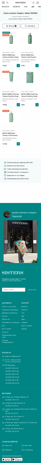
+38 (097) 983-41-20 (12, 374)
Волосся (24, 306)
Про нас (4, 316)
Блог (3, 326)
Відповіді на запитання (9, 313)
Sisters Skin (28, 445)
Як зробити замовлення (10, 310)
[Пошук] (7, 2)
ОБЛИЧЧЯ (16, 7)
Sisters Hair (8, 445)
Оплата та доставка (9, 306)
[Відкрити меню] (3, 2)
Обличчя (24, 310)
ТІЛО (25, 7)
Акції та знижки (26, 326)
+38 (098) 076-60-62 (12, 431)
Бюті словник (6, 329)
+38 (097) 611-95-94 (11, 406)
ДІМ (32, 7)
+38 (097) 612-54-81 (11, 368)
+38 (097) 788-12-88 (12, 371)
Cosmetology (28, 450)
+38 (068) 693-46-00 (12, 377)
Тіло (22, 313)
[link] (37, 2)
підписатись (32, 290)
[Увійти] (33, 2)
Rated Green (5, 52)
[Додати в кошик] (18, 65)
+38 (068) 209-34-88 (12, 425)
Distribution (8, 450)
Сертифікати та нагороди (10, 322)
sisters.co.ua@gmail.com (13, 356)
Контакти (5, 332)
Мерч (23, 319)
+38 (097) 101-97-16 (11, 413)
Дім (22, 316)
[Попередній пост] (6, 241)
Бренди (24, 329)
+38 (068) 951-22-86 (12, 380)
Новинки (24, 322)
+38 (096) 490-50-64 (12, 383)
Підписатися (17, 216)
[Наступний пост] (34, 241)
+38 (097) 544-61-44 (12, 419)
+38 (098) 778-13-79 (12, 400)
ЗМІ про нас (6, 319)
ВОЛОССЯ (5, 7)
